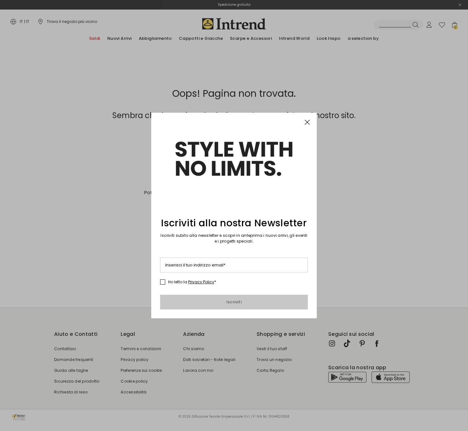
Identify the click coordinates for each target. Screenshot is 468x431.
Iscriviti (234, 302)
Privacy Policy (201, 282)
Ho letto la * (192, 282)
